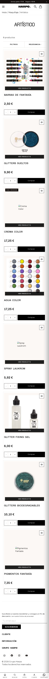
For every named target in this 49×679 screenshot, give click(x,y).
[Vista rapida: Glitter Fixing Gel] (41, 396)
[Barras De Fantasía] (24, 71)
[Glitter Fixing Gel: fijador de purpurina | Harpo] (24, 413)
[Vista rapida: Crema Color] (41, 190)
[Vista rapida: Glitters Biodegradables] (41, 464)
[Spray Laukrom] (24, 344)
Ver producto (24, 88)
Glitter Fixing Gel (17, 437)
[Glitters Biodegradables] (24, 481)
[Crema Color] (24, 207)
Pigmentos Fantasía (18, 574)
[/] (24, 7)
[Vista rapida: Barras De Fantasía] (41, 54)
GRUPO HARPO (9, 648)
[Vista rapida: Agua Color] (41, 259)
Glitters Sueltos (16, 163)
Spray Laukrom (14, 368)
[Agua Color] (24, 276)
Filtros (14, 44)
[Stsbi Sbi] (4, 655)
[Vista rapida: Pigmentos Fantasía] (41, 532)
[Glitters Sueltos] (24, 139)
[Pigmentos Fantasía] (24, 550)
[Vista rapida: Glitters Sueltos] (41, 122)
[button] (35, 44)
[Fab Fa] (11, 655)
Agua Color (12, 300)
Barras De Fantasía (17, 95)
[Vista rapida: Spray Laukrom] (41, 327)
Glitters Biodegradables (22, 505)
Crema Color (13, 231)
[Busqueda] (35, 6)
